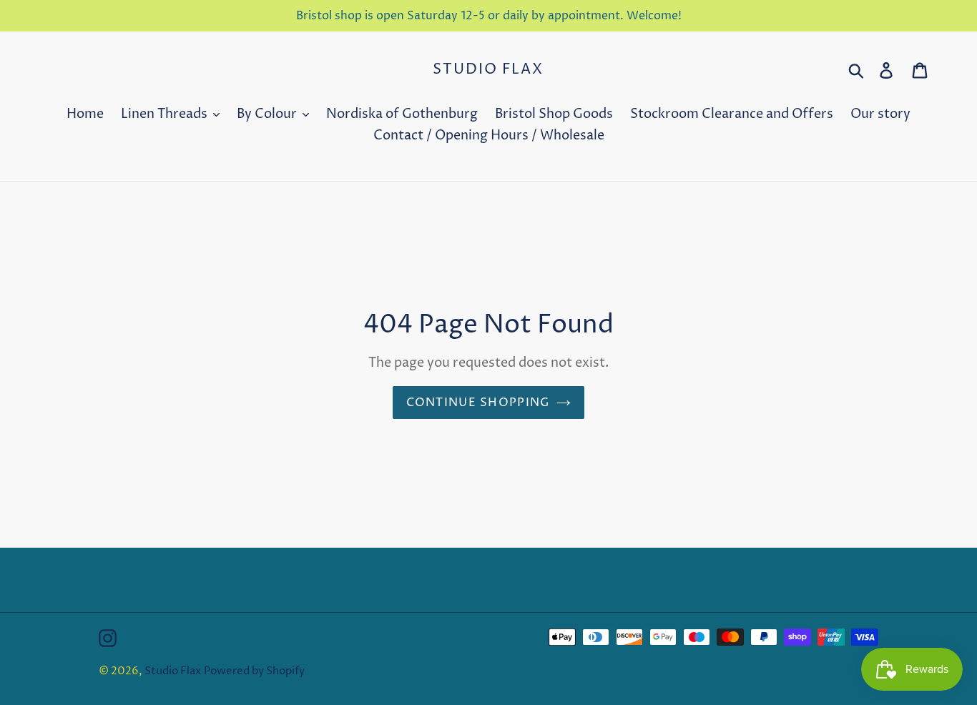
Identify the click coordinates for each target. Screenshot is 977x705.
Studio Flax (488, 70)
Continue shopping (478, 402)
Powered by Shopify (254, 671)
